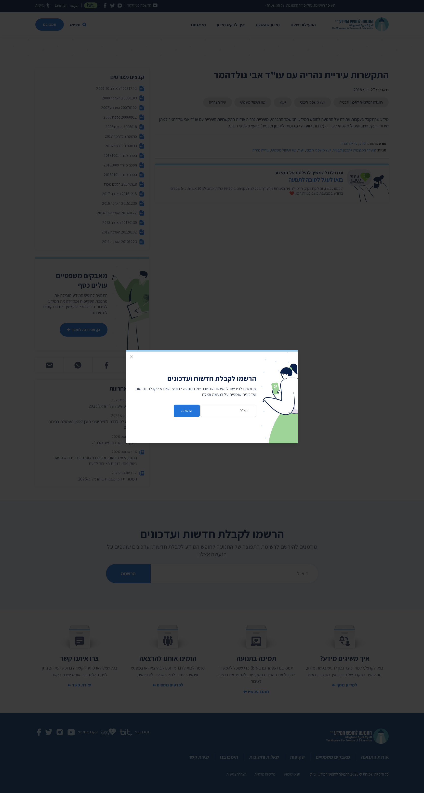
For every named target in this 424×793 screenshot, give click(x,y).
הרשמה (186, 410)
